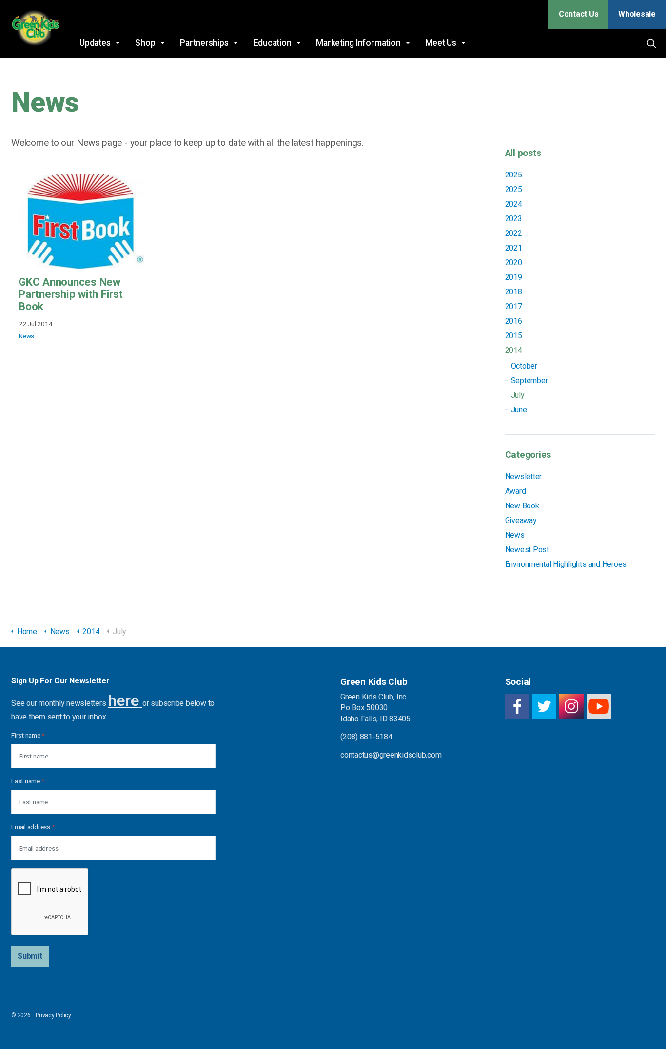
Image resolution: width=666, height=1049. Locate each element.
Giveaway (521, 520)
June (519, 409)
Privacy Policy (53, 1015)
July (518, 395)
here (123, 700)
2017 (513, 306)
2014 (513, 350)
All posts (523, 152)
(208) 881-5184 (366, 736)
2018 (513, 291)
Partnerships (204, 43)
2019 (513, 277)
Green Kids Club (35, 29)
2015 (513, 335)
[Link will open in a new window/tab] (517, 706)
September (529, 380)
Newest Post (527, 549)
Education (273, 43)
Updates (94, 43)
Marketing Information (358, 43)
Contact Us (579, 14)
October (524, 365)
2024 (513, 204)
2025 (513, 174)
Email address (32, 827)
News (26, 336)
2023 (513, 218)
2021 (513, 248)
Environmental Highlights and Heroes (566, 564)
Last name (27, 781)
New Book (522, 505)
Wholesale (637, 14)
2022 (513, 233)
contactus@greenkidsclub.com (391, 754)
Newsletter (523, 476)
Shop (145, 43)
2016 (513, 321)
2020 (513, 262)
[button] (30, 956)
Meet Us (440, 43)
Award (515, 491)
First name (27, 735)
